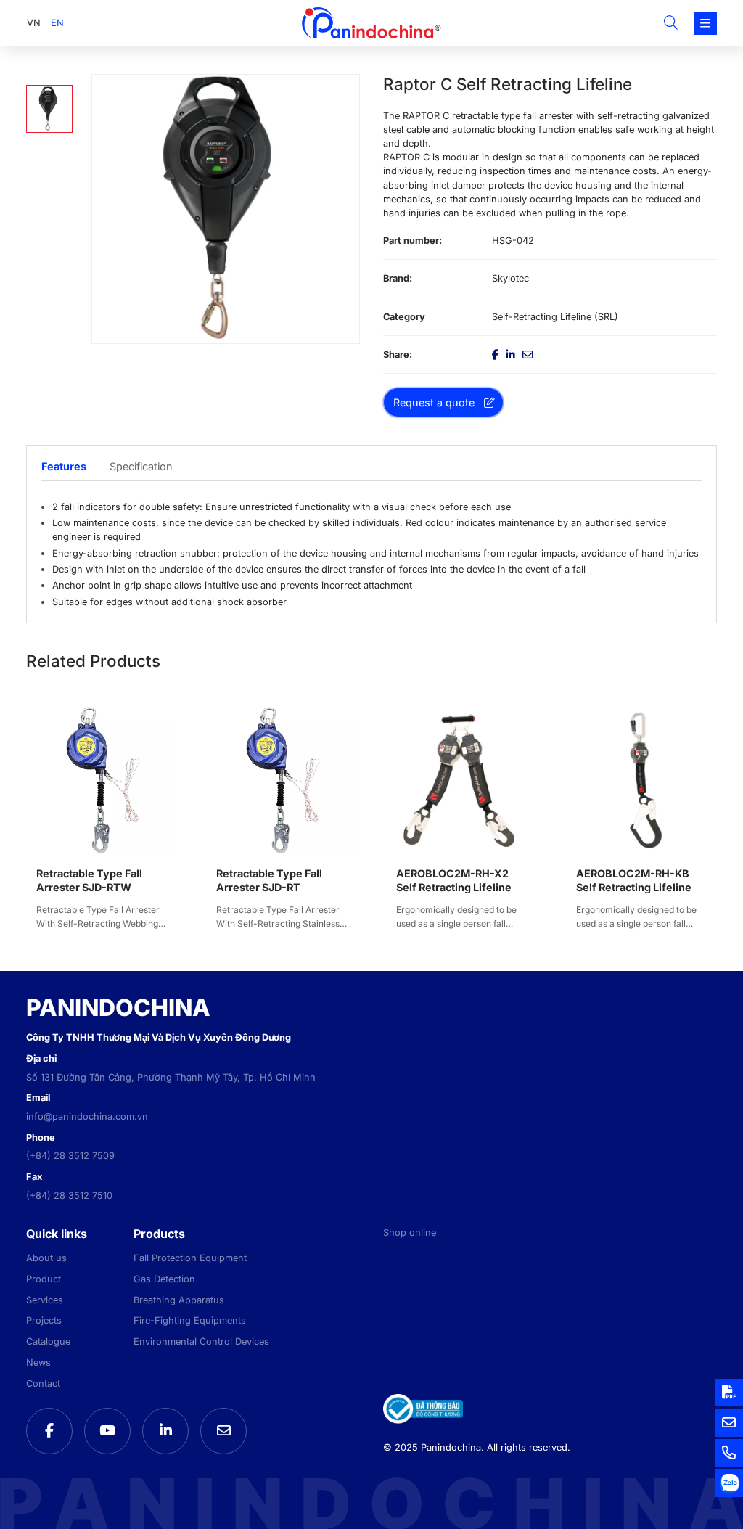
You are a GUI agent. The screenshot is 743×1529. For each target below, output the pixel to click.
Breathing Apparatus (179, 1300)
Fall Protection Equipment (190, 1258)
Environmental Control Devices (201, 1341)
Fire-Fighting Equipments (190, 1320)
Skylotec (510, 278)
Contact (43, 1383)
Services (44, 1300)
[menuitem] (34, 23)
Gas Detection (164, 1279)
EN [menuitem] (57, 22)
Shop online (409, 1232)
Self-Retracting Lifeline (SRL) (555, 316)
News (38, 1362)
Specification (141, 466)
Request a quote (434, 402)
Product (43, 1279)
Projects (44, 1320)
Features (63, 466)
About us (46, 1258)
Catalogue (48, 1341)
